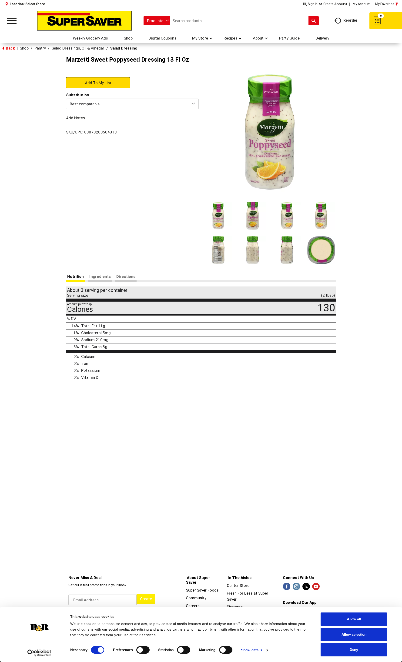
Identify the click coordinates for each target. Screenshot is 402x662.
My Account (362, 4)
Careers (193, 605)
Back (10, 48)
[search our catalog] (313, 20)
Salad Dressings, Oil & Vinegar (78, 48)
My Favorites (384, 4)
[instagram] (296, 587)
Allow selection (354, 634)
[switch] (143, 650)
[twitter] (306, 587)
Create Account (335, 4)
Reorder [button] (350, 20)
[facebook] (286, 587)
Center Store (238, 585)
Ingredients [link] (100, 276)
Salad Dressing (123, 48)
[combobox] (157, 20)
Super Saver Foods (202, 590)
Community (196, 597)
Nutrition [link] (75, 276)
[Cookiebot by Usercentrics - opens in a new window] (39, 652)
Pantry (40, 48)
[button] (218, 216)
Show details (251, 650)
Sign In (313, 4)
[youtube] (316, 587)
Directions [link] (125, 276)
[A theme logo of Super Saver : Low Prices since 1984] (84, 21)
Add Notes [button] (75, 118)
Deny (354, 650)
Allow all (354, 619)
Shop (24, 48)
